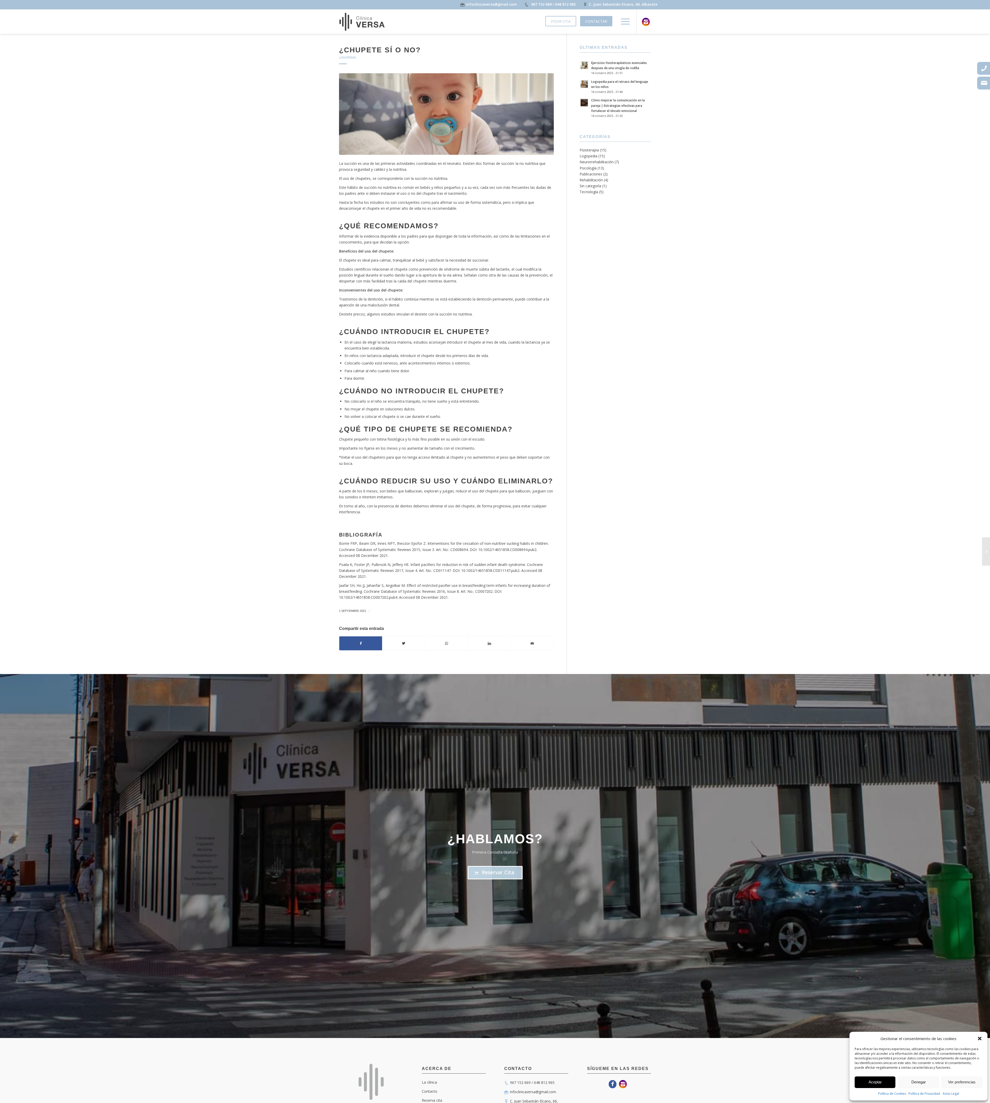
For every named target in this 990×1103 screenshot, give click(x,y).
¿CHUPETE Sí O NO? (380, 50)
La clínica (429, 1082)
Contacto (429, 1091)
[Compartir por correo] (532, 643)
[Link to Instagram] (646, 22)
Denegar (918, 1082)
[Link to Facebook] (612, 1084)
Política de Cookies (892, 1093)
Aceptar (875, 1082)
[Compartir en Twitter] (403, 643)
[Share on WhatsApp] (446, 643)
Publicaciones (591, 174)
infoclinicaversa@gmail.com (533, 1091)
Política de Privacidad (924, 1093)
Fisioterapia (589, 150)
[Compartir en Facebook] (360, 643)
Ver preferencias (962, 1082)
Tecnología (589, 191)
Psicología (588, 168)
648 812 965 (565, 4)
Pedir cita (561, 21)
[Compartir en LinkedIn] (489, 643)
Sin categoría (590, 185)
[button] (979, 1038)
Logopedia (347, 57)
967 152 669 (541, 4)
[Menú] (623, 21)
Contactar (596, 21)
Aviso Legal (951, 1093)
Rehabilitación (591, 179)
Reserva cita (432, 1100)
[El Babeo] (986, 551)
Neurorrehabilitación (597, 161)
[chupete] (446, 114)
